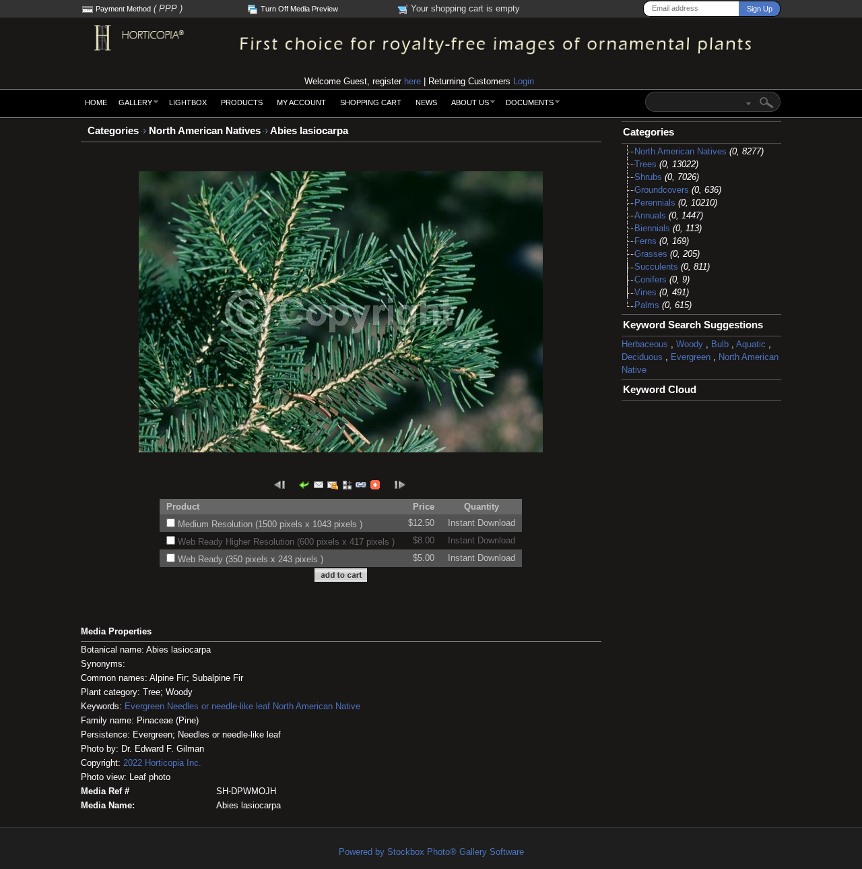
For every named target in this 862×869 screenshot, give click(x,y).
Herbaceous (645, 344)
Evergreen (144, 706)
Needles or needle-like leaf (218, 706)
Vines (645, 292)
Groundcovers (661, 190)
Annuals (650, 215)
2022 (132, 763)
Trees (645, 164)
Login (523, 81)
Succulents (656, 267)
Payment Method (123, 9)
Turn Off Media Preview (299, 9)
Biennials (652, 228)
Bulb (720, 344)
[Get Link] (361, 484)
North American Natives (206, 130)
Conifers (650, 279)
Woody (689, 344)
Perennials (654, 203)
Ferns (645, 241)
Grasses (650, 254)
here (412, 81)
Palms (646, 305)
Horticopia (164, 763)
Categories (113, 130)
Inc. (194, 763)
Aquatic (751, 344)
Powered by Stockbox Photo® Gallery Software (431, 852)
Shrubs (648, 177)
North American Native (316, 706)
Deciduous (642, 357)
